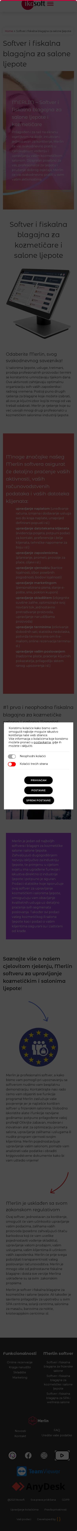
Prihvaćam (38, 780)
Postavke (38, 790)
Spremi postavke (38, 800)
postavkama (42, 742)
